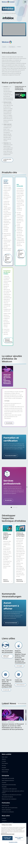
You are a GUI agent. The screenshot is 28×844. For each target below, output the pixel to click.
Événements (5, 771)
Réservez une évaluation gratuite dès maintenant (8, 258)
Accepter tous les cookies (7, 838)
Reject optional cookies (19, 838)
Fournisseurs (12, 46)
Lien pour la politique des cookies (7, 834)
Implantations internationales (9, 784)
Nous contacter (5, 769)
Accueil (4, 46)
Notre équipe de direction (8, 780)
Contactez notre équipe (7, 160)
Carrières (4, 782)
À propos (4, 767)
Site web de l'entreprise (7, 796)
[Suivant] (27, 487)
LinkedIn (4, 818)
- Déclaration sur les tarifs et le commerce (11, 794)
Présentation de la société (8, 778)
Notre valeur (5, 757)
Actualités (4, 786)
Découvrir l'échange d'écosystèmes (8, 340)
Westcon (4, 759)
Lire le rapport (19, 665)
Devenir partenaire (6, 809)
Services (4, 765)
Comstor (4, 761)
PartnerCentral (5, 805)
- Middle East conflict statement (9, 788)
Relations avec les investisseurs (9, 799)
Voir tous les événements (11, 622)
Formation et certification (8, 811)
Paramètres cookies (13, 842)
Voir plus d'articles (22, 703)
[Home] (8, 2)
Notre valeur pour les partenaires (9, 807)
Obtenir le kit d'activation (6, 656)
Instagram (4, 820)
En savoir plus (9, 423)
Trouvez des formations (10, 455)
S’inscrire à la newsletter (7, 822)
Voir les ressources (20, 684)
